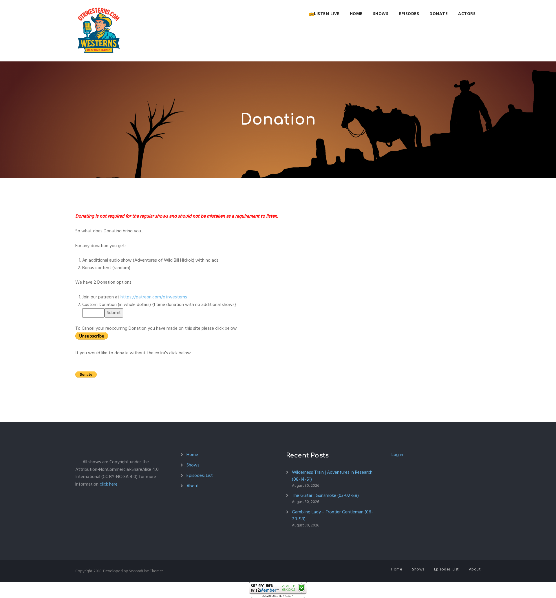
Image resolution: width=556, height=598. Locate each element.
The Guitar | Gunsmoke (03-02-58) (325, 495)
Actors (466, 13)
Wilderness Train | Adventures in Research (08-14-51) (332, 475)
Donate (438, 13)
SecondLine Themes (146, 571)
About (192, 486)
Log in (397, 454)
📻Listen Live (324, 13)
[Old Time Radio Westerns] (98, 30)
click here (109, 484)
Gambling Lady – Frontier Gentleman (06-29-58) (332, 515)
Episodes (409, 13)
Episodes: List (199, 475)
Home (356, 13)
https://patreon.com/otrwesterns (153, 297)
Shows (381, 13)
